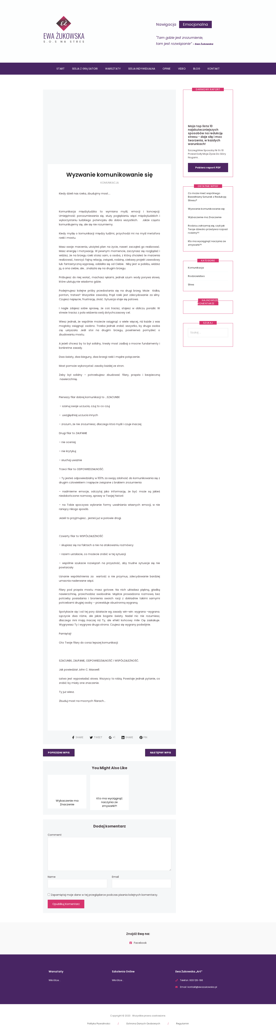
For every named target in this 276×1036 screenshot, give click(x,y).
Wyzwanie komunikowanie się (206, 209)
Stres (191, 284)
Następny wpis (160, 752)
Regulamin (182, 1023)
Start (61, 69)
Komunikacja (109, 183)
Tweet (98, 737)
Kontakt (214, 69)
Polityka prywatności (98, 1023)
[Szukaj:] (208, 332)
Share (79, 737)
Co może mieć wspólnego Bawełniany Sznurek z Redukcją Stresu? (207, 196)
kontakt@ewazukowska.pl (202, 987)
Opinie (166, 69)
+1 (114, 737)
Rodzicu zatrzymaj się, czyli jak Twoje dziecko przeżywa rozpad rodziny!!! (208, 229)
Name (52, 876)
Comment (55, 834)
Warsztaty (113, 69)
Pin (145, 737)
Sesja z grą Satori (85, 69)
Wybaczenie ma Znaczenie (67, 802)
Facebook (140, 943)
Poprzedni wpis (59, 752)
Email (115, 876)
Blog (196, 69)
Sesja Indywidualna (141, 69)
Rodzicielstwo (196, 276)
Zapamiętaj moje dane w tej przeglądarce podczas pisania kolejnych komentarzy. (104, 894)
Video (182, 69)
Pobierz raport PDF (208, 167)
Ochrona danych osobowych (143, 1023)
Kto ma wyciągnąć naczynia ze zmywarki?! (110, 802)
